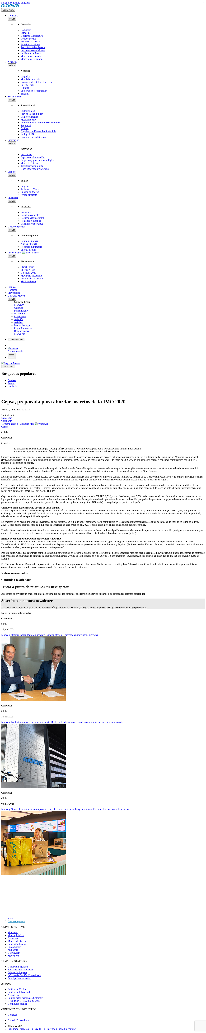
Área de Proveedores (18, 1020)
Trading (24, 93)
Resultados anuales (30, 215)
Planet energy (27, 267)
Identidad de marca (30, 41)
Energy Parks (27, 85)
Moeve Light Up (29, 163)
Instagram (13, 1029)
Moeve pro (19, 334)
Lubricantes (20, 316)
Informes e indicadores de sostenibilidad (41, 122)
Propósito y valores (30, 44)
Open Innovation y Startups (35, 168)
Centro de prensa (16, 226)
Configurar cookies (17, 1003)
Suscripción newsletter (19, 978)
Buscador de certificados (33, 137)
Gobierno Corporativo (32, 35)
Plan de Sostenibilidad (32, 113)
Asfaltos (18, 322)
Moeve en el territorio (31, 59)
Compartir (6, 420)
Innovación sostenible (32, 278)
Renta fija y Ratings (31, 220)
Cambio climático (29, 116)
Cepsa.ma (13, 938)
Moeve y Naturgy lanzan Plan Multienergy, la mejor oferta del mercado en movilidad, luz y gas (49, 635)
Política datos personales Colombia (25, 998)
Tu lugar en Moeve (30, 189)
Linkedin (24, 423)
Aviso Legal (14, 995)
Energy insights (28, 249)
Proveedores (14, 292)
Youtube (71, 1029)
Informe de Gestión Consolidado (24, 975)
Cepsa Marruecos (23, 328)
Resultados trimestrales (32, 218)
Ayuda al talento (29, 194)
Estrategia (26, 32)
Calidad (24, 128)
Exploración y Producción (34, 90)
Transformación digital (32, 166)
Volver (12, 19)
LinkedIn (62, 1029)
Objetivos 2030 (28, 272)
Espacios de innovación (33, 157)
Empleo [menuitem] (12, 380)
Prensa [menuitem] (11, 383)
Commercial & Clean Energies (36, 82)
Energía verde (28, 269)
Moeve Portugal (22, 325)
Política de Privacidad (19, 992)
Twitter (5, 423)
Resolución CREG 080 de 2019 (24, 1000)
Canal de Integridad (18, 966)
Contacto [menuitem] (12, 386)
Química (25, 87)
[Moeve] (10, 6)
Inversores (13, 197)
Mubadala (13, 949)
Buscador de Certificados (20, 969)
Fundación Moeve (17, 944)
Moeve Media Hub (17, 941)
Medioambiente (28, 119)
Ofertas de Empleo (17, 972)
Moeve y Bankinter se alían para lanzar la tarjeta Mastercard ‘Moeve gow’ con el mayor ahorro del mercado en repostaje (62, 722)
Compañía (13, 15)
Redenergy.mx (21, 331)
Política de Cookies (17, 989)
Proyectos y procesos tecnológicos (38, 160)
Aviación (18, 319)
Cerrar (4, 426)
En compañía (14, 947)
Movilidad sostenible (31, 79)
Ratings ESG (27, 134)
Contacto (12, 289)
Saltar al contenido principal (15, 2)
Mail (32, 423)
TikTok (42, 1029)
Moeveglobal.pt (16, 935)
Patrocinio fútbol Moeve (33, 47)
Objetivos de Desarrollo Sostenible (38, 131)
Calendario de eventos (32, 223)
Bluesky (34, 1029)
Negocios (12, 61)
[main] (10, 363)
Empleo (12, 171)
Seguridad (26, 125)
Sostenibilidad (15, 96)
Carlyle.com (14, 952)
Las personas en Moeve (33, 50)
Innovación (13, 140)
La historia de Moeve (31, 53)
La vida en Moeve (30, 192)
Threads (22, 1029)
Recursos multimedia (31, 246)
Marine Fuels (21, 313)
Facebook (14, 423)
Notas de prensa (29, 243)
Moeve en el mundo (31, 56)
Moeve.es (19, 304)
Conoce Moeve (28, 38)
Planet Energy (21, 310)
